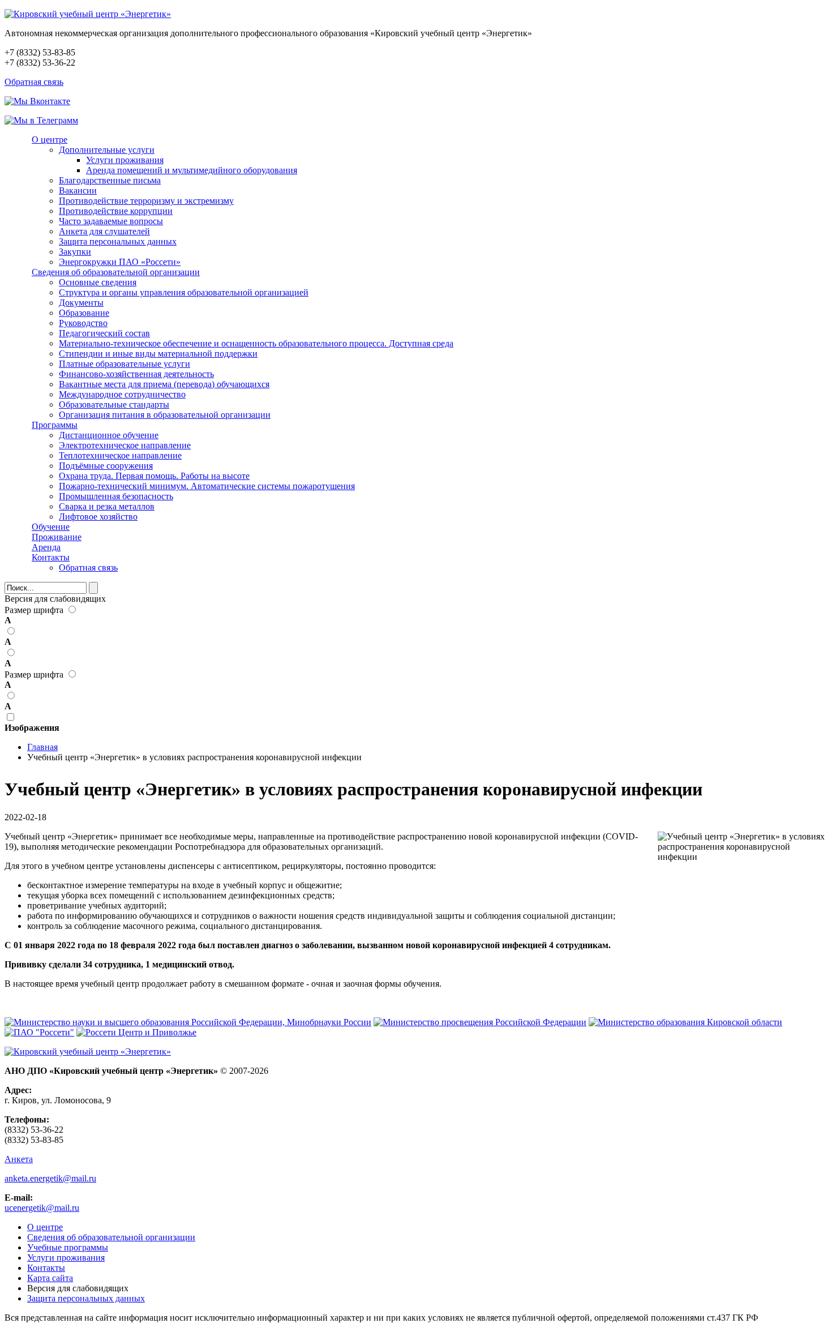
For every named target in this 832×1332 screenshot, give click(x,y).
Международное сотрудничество (122, 394)
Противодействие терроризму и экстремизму (146, 200)
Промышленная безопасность (116, 496)
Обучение (51, 527)
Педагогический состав (104, 333)
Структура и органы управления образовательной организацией (183, 292)
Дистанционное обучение (108, 435)
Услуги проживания (125, 160)
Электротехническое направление (125, 445)
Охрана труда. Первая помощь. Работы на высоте (154, 476)
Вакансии (78, 190)
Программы (55, 425)
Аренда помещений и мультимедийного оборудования (191, 170)
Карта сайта (50, 1278)
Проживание (57, 537)
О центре (49, 139)
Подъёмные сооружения (106, 465)
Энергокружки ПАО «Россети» (120, 262)
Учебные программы (67, 1247)
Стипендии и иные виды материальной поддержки (158, 353)
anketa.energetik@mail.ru (50, 1178)
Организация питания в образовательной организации (165, 414)
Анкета (19, 1159)
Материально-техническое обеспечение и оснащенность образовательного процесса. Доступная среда (256, 343)
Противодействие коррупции (116, 211)
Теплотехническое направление (120, 455)
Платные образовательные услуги (124, 364)
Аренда (46, 547)
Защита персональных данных (118, 241)
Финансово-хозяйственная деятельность (136, 374)
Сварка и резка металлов (107, 506)
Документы (81, 302)
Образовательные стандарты (114, 404)
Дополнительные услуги (107, 150)
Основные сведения (97, 282)
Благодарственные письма (110, 180)
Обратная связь (34, 82)
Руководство (83, 323)
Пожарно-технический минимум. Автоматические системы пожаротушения (207, 486)
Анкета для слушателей (104, 231)
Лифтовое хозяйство (98, 516)
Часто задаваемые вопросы (111, 221)
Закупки (75, 251)
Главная (42, 747)
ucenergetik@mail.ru (42, 1208)
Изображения (32, 728)
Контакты (51, 557)
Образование (84, 313)
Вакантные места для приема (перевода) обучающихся (164, 384)
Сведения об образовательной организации (116, 272)
